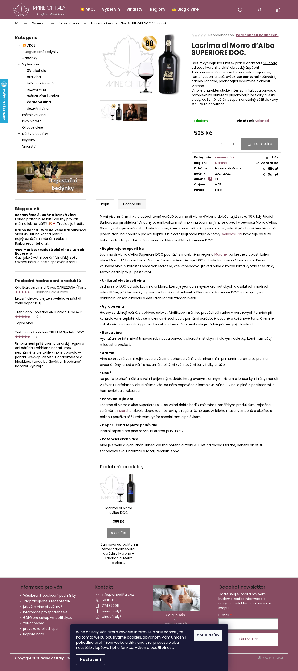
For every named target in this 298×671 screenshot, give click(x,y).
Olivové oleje (32, 127)
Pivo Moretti (31, 121)
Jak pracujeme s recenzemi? (47, 601)
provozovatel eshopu (40, 628)
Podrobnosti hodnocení (257, 35)
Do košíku (263, 143)
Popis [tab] (105, 204)
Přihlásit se (248, 639)
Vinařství (29, 146)
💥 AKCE (28, 45)
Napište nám (33, 634)
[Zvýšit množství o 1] (233, 144)
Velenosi (262, 120)
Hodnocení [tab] (132, 204)
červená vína (39, 102)
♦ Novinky (29, 58)
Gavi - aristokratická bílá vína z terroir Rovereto (50, 251)
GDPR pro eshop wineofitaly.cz (48, 617)
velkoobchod (33, 623)
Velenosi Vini (232, 234)
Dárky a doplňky (35, 133)
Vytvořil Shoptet (273, 657)
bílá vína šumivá (40, 83)
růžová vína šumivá (43, 95)
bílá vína (34, 77)
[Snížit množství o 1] (210, 144)
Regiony (28, 140)
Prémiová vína (34, 115)
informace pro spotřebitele (45, 612)
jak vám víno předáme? (42, 606)
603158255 (110, 600)
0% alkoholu (36, 70)
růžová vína (36, 89)
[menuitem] (88, 9)
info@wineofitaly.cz (118, 594)
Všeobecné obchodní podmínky (49, 595)
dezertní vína (38, 108)
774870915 (111, 605)
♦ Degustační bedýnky (40, 51)
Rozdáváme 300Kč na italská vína (45, 215)
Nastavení (90, 659)
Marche (221, 163)
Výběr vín (30, 64)
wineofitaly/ (111, 611)
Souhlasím (208, 635)
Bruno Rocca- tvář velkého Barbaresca (50, 230)
